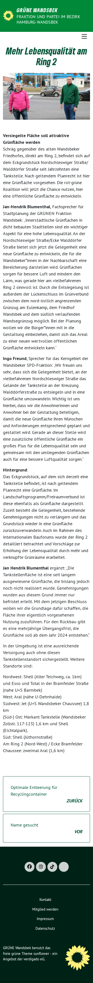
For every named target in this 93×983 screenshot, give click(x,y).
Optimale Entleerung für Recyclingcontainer (46, 794)
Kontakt (45, 899)
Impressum (45, 918)
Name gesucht (46, 828)
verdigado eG (34, 959)
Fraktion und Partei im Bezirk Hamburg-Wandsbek (48, 19)
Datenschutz (45, 928)
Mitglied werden (45, 909)
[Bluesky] (64, 867)
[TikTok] (52, 867)
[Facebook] (29, 867)
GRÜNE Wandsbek (37, 10)
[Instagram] (41, 867)
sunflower (41, 953)
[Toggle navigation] (84, 37)
